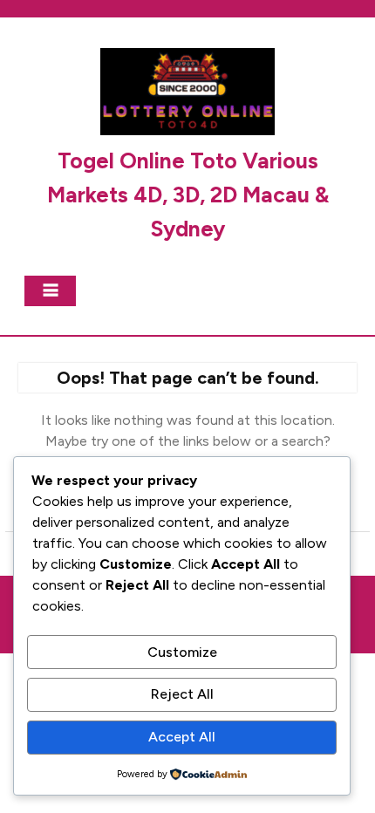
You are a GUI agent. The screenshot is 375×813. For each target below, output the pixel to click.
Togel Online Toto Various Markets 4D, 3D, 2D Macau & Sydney (188, 194)
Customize (182, 652)
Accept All (181, 736)
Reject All (182, 694)
